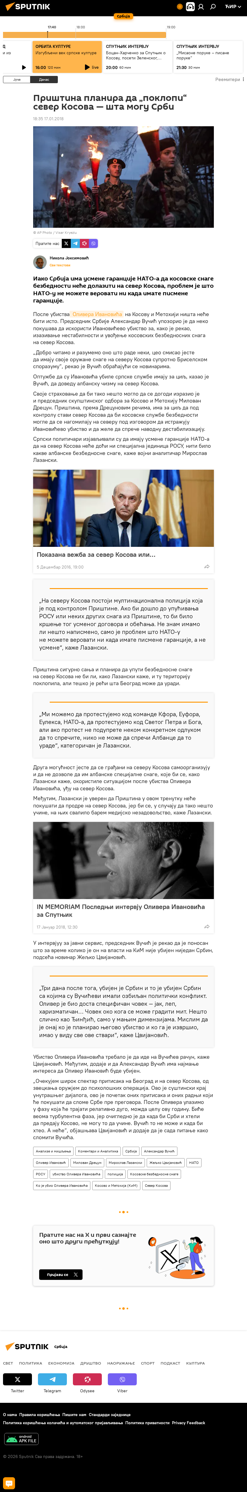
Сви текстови (60, 265)
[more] (207, 566)
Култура (195, 1363)
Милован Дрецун (87, 1162)
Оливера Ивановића (96, 314)
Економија (61, 1363)
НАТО (194, 1162)
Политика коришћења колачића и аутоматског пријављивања (63, 1422)
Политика (30, 1363)
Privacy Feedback (188, 1422)
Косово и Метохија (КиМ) (116, 1185)
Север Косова (156, 1185)
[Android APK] (21, 1440)
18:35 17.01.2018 (48, 118)
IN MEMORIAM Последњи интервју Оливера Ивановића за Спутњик (121, 910)
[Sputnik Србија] (29, 11)
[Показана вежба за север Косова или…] (123, 508)
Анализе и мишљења (53, 1151)
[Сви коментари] (9, 1483)
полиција (115, 1174)
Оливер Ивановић (51, 1162)
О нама (10, 1414)
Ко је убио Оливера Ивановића (62, 1185)
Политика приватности (147, 1422)
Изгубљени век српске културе (66, 52)
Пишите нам (74, 1414)
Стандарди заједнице (110, 1414)
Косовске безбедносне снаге (154, 1174)
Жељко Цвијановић (165, 1162)
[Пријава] (201, 7)
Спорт (148, 1363)
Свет (8, 1363)
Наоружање (121, 1363)
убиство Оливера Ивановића (76, 1174)
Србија (131, 1151)
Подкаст (170, 1363)
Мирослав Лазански (125, 1162)
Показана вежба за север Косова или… (96, 554)
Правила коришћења (39, 1414)
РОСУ (40, 1174)
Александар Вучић (159, 1151)
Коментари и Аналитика (98, 1151)
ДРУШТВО (90, 1363)
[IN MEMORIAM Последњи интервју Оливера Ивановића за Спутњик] (123, 860)
